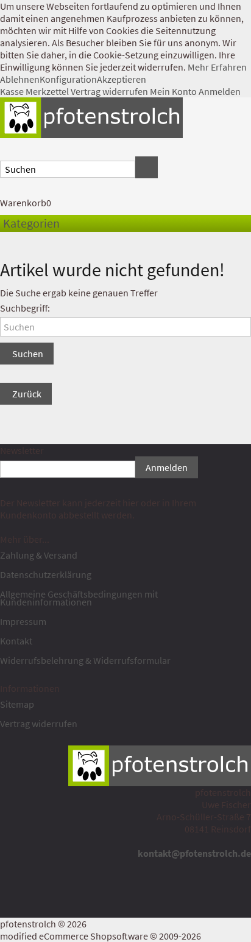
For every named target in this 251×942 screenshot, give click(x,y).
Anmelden (220, 91)
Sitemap (17, 704)
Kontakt (16, 641)
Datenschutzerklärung (45, 574)
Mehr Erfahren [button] (217, 67)
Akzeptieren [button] (121, 79)
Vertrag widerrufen (109, 91)
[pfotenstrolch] (91, 116)
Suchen (26, 353)
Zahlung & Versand (38, 555)
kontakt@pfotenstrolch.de (194, 853)
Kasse (12, 91)
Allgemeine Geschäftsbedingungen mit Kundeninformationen (79, 598)
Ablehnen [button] (20, 79)
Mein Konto (173, 91)
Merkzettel (47, 91)
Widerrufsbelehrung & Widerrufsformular (85, 660)
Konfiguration (68, 79)
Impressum (23, 621)
